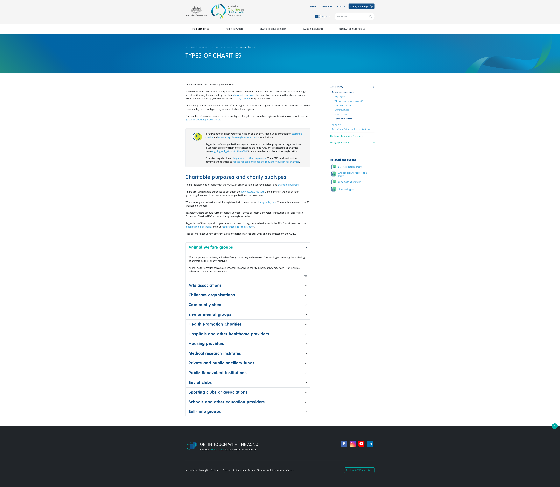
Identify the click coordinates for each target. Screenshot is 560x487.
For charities (200, 29)
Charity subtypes (342, 110)
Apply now (336, 124)
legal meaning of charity (199, 226)
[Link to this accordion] (305, 276)
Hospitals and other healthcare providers (229, 334)
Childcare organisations (212, 295)
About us (341, 6)
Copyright (203, 470)
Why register (340, 96)
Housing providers (206, 343)
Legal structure (341, 114)
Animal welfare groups (211, 247)
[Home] (215, 12)
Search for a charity (273, 29)
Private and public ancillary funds (222, 363)
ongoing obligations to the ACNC (229, 151)
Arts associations (205, 285)
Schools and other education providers (227, 402)
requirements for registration (238, 226)
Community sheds (206, 304)
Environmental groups (210, 314)
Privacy (251, 470)
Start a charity (210, 47)
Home (188, 47)
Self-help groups (205, 411)
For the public (235, 29)
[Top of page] (555, 426)
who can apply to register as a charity (238, 137)
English (325, 16)
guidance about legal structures (203, 119)
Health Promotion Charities (215, 324)
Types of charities (343, 119)
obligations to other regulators (249, 158)
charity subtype (242, 98)
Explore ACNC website (358, 470)
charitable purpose (243, 95)
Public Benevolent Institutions (218, 372)
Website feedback (275, 470)
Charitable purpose (343, 105)
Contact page (217, 449)
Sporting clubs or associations (218, 392)
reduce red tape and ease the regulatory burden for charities (266, 161)
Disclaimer (215, 470)
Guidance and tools (352, 29)
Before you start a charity (227, 47)
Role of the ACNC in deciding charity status (351, 129)
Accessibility (191, 470)
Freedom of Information (234, 470)
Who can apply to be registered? (349, 101)
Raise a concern (313, 29)
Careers (290, 470)
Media (313, 6)
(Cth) (253, 191)
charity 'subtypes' (266, 202)
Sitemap (261, 470)
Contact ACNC (326, 6)
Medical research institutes (215, 353)
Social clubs (200, 382)
